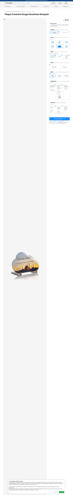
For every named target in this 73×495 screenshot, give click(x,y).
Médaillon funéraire (34, 6)
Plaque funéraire (8, 6)
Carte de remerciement (21, 6)
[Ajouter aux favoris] (4, 19)
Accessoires (56, 6)
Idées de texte (65, 6)
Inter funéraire (46, 6)
